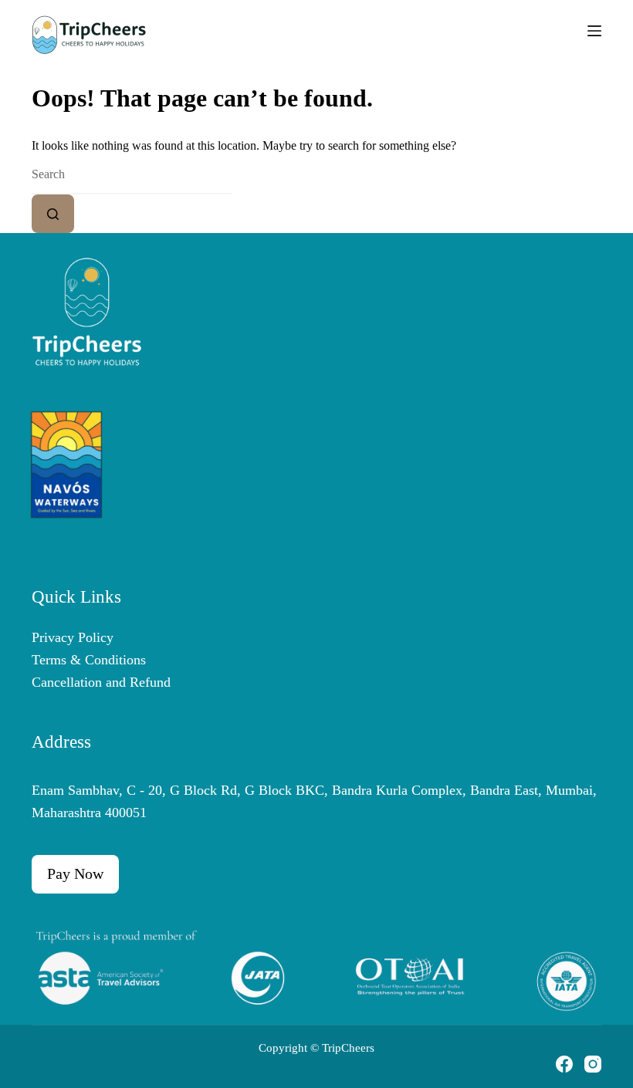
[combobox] (132, 175)
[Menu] (594, 31)
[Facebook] (564, 1064)
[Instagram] (592, 1064)
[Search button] (53, 213)
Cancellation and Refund (101, 682)
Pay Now (75, 873)
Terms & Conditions (89, 659)
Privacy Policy (72, 637)
